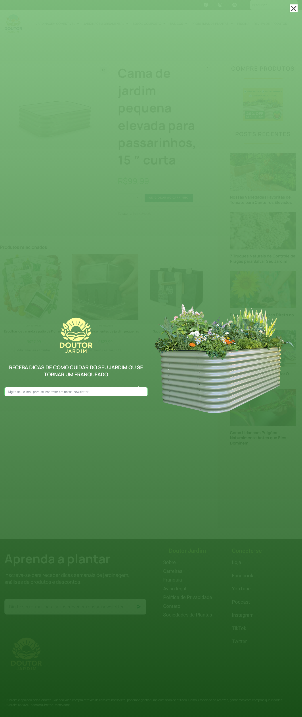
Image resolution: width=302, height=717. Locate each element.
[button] (294, 8)
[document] (151, 358)
